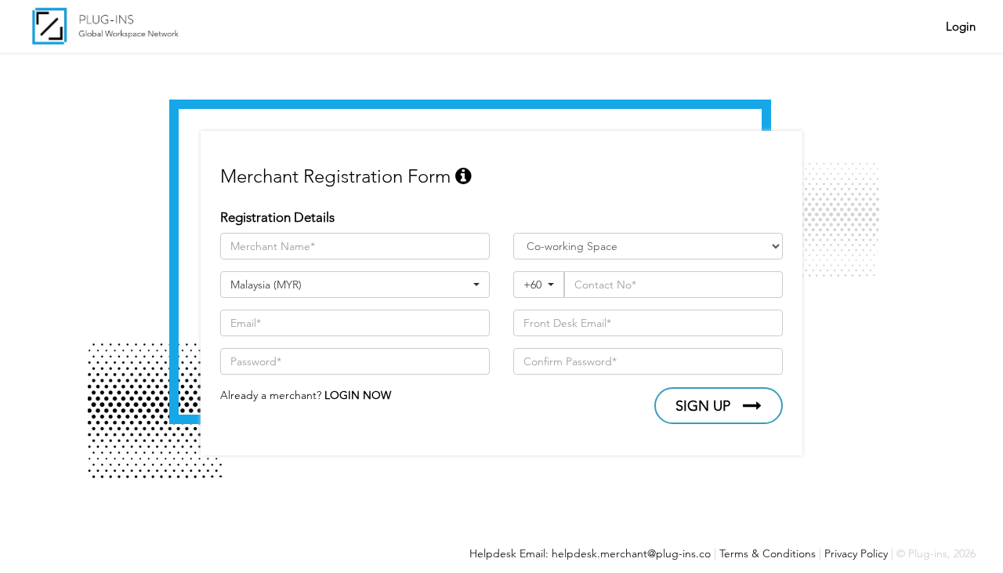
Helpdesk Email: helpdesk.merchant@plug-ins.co (590, 553)
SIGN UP (702, 406)
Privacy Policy (856, 553)
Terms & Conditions (767, 553)
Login (961, 26)
